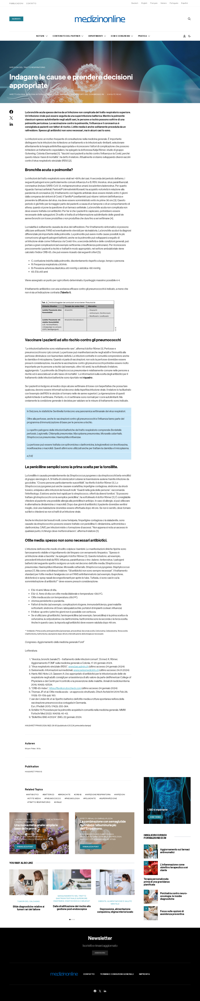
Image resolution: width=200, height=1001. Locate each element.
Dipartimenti (95, 36)
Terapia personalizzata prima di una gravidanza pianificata (157, 881)
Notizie (40, 36)
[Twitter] (100, 991)
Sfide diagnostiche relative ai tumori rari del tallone (28, 908)
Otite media (35, 798)
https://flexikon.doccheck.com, (65, 688)
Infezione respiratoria (98, 794)
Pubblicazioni (16, 3)
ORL (57, 94)
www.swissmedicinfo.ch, (86, 670)
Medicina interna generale (40, 94)
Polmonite (90, 798)
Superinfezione (109, 798)
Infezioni (120, 794)
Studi (49, 839)
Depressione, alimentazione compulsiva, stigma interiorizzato (115, 910)
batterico (49, 794)
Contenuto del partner (66, 36)
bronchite (64, 794)
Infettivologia (17, 94)
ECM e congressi (120, 36)
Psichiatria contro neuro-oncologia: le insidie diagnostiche (173, 896)
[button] (189, 36)
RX (103, 94)
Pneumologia (67, 94)
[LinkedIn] (105, 991)
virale (58, 802)
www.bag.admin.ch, (78, 666)
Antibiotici (33, 794)
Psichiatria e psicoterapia (28, 839)
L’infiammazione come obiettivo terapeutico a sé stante (174, 867)
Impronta (144, 974)
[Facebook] (95, 991)
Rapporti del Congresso (88, 94)
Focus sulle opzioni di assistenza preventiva (172, 912)
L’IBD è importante (158, 809)
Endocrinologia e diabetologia (97, 834)
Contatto (31, 3)
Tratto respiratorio (39, 802)
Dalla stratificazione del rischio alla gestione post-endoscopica (72, 907)
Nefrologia (115, 837)
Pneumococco (53, 798)
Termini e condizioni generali (117, 974)
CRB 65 (78, 794)
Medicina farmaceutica (26, 834)
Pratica (142, 36)
